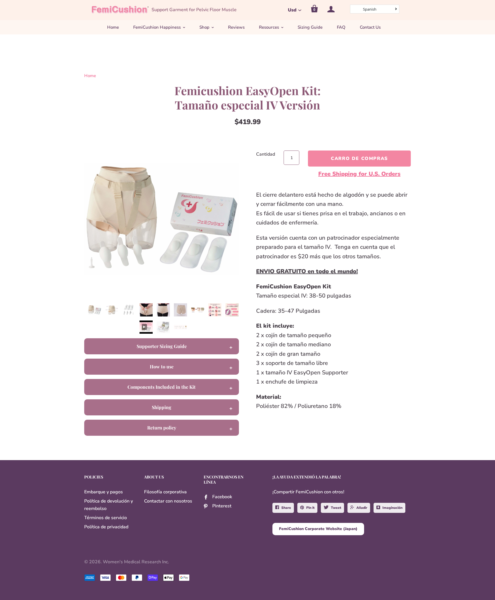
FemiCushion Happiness (157, 27)
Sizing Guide (310, 27)
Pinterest (221, 506)
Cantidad (265, 154)
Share (286, 507)
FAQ (341, 27)
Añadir (361, 507)
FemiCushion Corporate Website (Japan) (318, 528)
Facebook (222, 497)
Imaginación (392, 507)
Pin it (310, 507)
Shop (204, 27)
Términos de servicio (105, 518)
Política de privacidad (106, 527)
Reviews (236, 27)
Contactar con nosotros (168, 501)
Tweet (336, 507)
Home (113, 27)
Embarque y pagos (103, 492)
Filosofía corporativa (165, 492)
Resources (269, 27)
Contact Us (370, 27)
